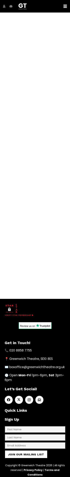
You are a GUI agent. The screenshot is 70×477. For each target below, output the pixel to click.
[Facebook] (9, 400)
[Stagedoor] (39, 400)
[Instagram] (29, 400)
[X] (19, 400)
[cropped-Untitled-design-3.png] (22, 6)
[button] (65, 6)
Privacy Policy (33, 470)
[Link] (4, 6)
